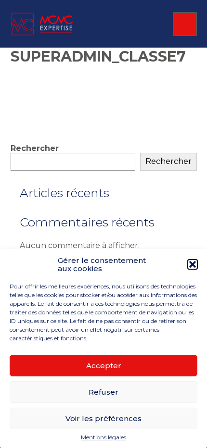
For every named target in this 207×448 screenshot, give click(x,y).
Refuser (103, 392)
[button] (192, 264)
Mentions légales (103, 437)
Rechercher (35, 148)
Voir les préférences (103, 418)
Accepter (103, 365)
